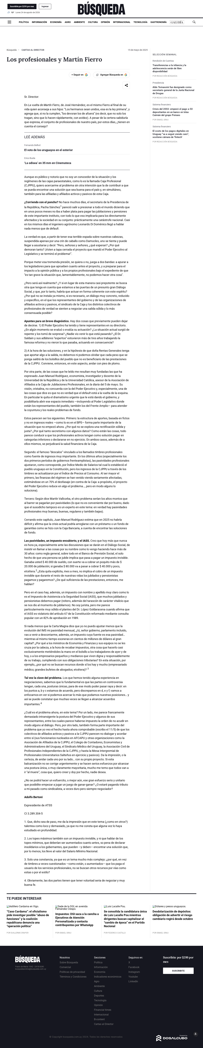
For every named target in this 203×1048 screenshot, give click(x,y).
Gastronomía (159, 22)
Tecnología (140, 22)
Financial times (102, 1009)
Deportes (99, 995)
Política (24, 22)
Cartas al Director (33, 50)
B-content (99, 1019)
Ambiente (79, 22)
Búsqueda (12, 50)
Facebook (133, 967)
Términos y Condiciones (73, 976)
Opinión (105, 22)
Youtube (133, 976)
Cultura (93, 22)
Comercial (65, 967)
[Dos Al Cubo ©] (171, 1040)
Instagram (134, 971)
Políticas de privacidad (72, 971)
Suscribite (178, 970)
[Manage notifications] (195, 1033)
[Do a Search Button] (194, 22)
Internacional (121, 22)
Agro (68, 22)
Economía (56, 22)
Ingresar (45, 6)
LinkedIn (133, 981)
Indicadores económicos (107, 976)
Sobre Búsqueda (69, 962)
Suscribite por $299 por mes (22, 6)
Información (39, 22)
